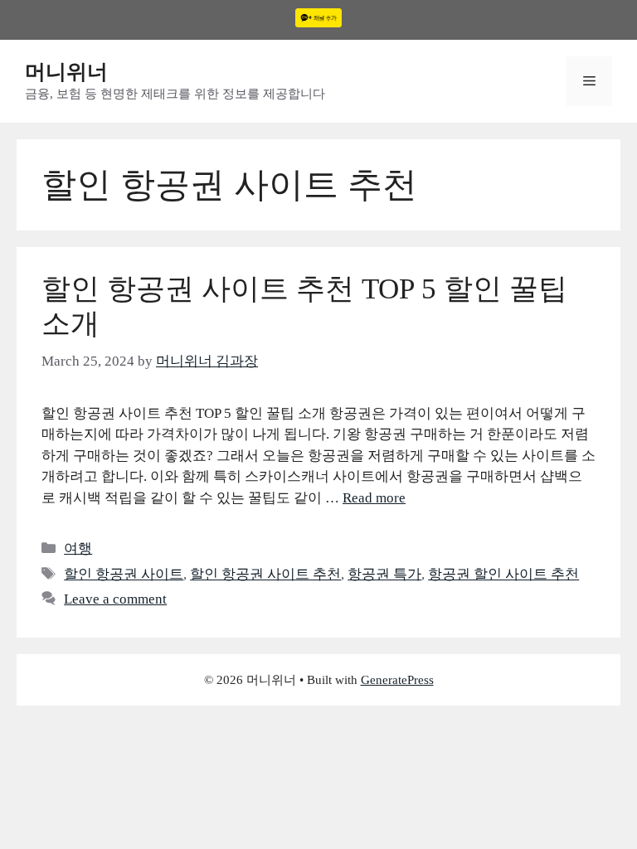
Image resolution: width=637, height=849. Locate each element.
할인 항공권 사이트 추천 (265, 574)
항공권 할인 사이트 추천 (503, 574)
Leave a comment (115, 599)
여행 (78, 548)
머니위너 (66, 72)
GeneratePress (397, 679)
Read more (374, 498)
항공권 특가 (384, 574)
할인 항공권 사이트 (123, 574)
